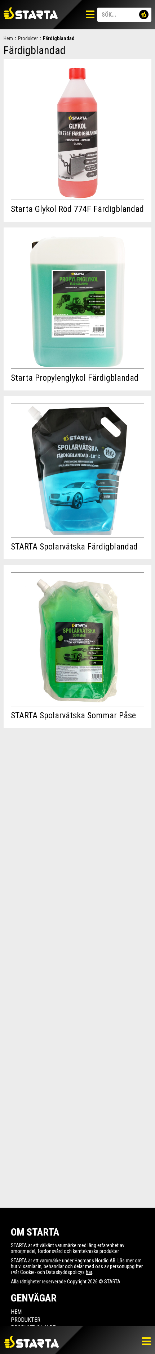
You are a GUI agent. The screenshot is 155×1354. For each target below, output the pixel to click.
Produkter (28, 38)
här (89, 1272)
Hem (8, 38)
